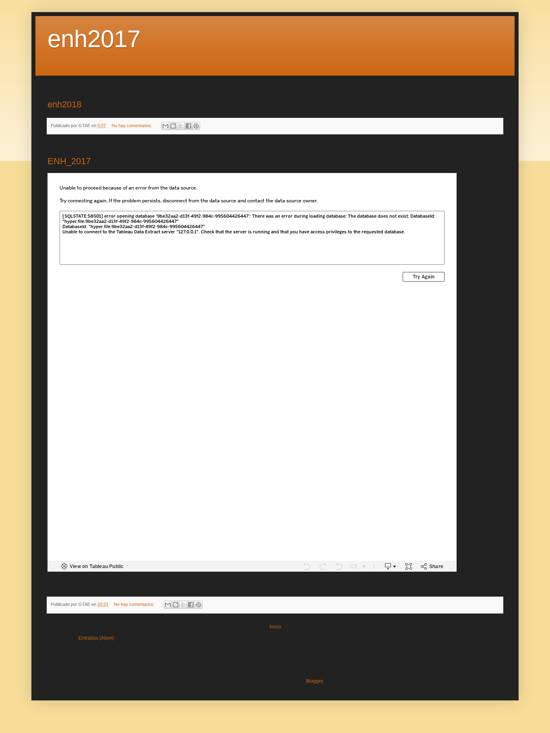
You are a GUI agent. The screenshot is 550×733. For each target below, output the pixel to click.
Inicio (275, 627)
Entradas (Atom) (96, 638)
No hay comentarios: (132, 125)
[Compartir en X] (181, 126)
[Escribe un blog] (173, 126)
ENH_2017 (69, 161)
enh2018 (64, 104)
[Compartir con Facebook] (188, 126)
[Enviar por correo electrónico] (165, 126)
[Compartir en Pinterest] (196, 126)
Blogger (314, 681)
